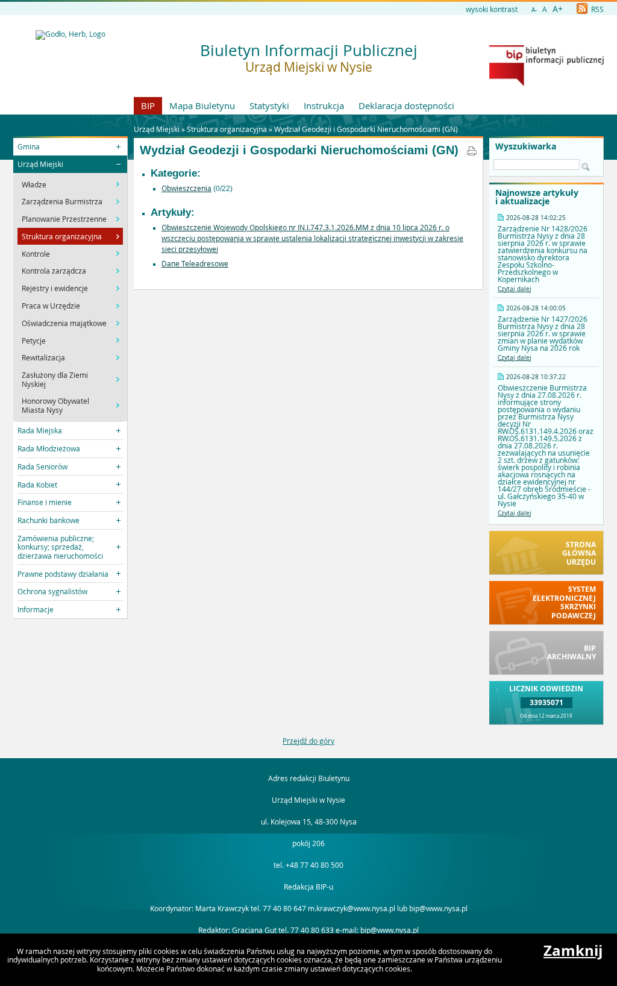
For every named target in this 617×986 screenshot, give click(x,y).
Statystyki (269, 105)
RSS (596, 9)
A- (534, 10)
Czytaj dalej (514, 289)
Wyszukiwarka (525, 146)
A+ (558, 8)
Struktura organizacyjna (227, 129)
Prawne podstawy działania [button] (62, 574)
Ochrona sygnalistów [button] (52, 591)
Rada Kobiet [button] (37, 484)
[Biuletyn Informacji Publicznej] (546, 83)
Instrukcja (324, 105)
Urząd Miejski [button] (40, 164)
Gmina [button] (28, 146)
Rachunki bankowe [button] (48, 520)
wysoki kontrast (492, 9)
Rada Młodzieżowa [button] (48, 448)
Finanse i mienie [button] (44, 502)
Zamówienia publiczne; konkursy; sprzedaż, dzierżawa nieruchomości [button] (60, 547)
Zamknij (573, 950)
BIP (148, 105)
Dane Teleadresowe (194, 263)
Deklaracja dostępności (406, 105)
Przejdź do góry (308, 741)
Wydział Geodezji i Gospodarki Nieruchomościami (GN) (366, 129)
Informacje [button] (35, 609)
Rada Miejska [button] (39, 430)
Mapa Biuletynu (202, 105)
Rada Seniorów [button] (42, 466)
